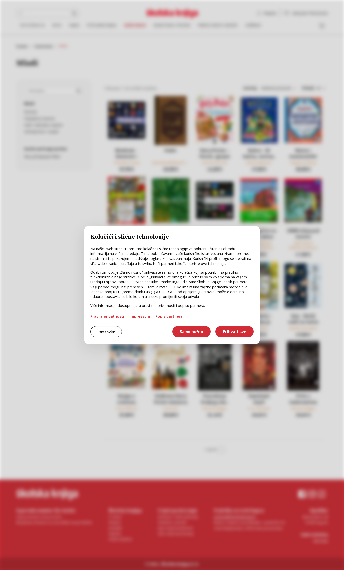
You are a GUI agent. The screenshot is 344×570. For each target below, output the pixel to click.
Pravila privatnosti (107, 316)
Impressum (140, 316)
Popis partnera (169, 316)
